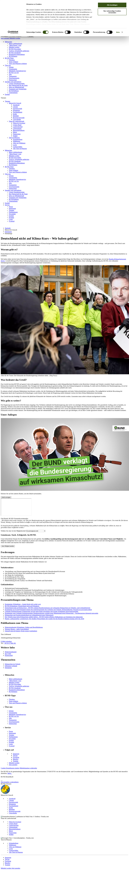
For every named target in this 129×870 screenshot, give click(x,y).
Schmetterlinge (17, 139)
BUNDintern (13, 56)
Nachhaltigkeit (17, 112)
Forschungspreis (14, 78)
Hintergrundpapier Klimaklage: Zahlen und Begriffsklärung (24, 627)
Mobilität (16, 116)
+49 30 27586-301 (10, 643)
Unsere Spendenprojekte (16, 83)
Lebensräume (17, 128)
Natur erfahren (13, 62)
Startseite (8, 228)
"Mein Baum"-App (15, 45)
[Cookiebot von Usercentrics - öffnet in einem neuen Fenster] (13, 32)
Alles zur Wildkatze (19, 143)
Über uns (8, 65)
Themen (7, 101)
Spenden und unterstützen (13, 82)
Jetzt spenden (5, 38)
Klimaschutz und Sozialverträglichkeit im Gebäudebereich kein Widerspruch (29, 615)
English (7, 94)
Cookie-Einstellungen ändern (10, 768)
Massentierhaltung (18, 130)
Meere (15, 132)
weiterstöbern (14, 782)
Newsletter (12, 214)
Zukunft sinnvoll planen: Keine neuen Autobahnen (21, 631)
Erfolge (11, 67)
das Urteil (8, 653)
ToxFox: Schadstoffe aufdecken (19, 51)
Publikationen (13, 212)
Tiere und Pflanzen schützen (18, 63)
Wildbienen (16, 141)
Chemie (15, 107)
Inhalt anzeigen (6, 497)
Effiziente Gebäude (11, 666)
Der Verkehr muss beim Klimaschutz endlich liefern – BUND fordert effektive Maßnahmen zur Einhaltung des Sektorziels (44, 617)
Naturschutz (17, 134)
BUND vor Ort (14, 72)
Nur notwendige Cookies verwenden (112, 12)
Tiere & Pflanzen (14, 137)
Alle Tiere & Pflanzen (20, 148)
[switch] (68, 32)
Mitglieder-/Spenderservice (17, 71)
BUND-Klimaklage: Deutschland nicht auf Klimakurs (22, 606)
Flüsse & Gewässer (19, 123)
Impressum (12, 208)
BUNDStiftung (14, 91)
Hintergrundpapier (11, 652)
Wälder (15, 136)
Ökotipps (12, 60)
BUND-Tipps (9, 58)
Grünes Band (17, 125)
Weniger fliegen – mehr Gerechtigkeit (17, 629)
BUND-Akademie (15, 52)
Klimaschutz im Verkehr (12, 664)
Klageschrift (9, 655)
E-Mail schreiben (6, 641)
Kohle (15, 114)
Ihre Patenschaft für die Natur (18, 85)
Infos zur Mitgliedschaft (16, 87)
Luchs (15, 145)
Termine (11, 210)
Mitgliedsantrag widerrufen (28, 768)
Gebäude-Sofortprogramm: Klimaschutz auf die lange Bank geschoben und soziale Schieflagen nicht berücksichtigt (41, 611)
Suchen (31, 36)
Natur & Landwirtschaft (16, 121)
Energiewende (17, 108)
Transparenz (13, 76)
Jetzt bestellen (5, 782)
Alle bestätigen (112, 5)
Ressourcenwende (18, 118)
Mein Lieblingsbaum (15, 43)
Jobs (10, 74)
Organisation (13, 69)
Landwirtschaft (17, 127)
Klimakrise (16, 110)
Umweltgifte (17, 119)
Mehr (118, 32)
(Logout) (12, 221)
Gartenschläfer (17, 147)
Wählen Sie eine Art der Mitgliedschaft (13, 531)
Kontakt (11, 217)
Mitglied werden (15, 38)
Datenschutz (13, 80)
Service (7, 205)
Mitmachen (8, 42)
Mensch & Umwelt (15, 103)
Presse (11, 207)
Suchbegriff (4, 36)
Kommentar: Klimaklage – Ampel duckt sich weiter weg (23, 604)
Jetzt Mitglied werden (8, 546)
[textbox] (18, 36)
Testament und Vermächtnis (17, 89)
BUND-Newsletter (15, 49)
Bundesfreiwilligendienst (17, 54)
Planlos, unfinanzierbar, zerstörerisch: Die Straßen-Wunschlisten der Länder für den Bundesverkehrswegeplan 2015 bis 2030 (44, 619)
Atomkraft (16, 105)
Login (11, 219)
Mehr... (9, 773)
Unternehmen (13, 92)
